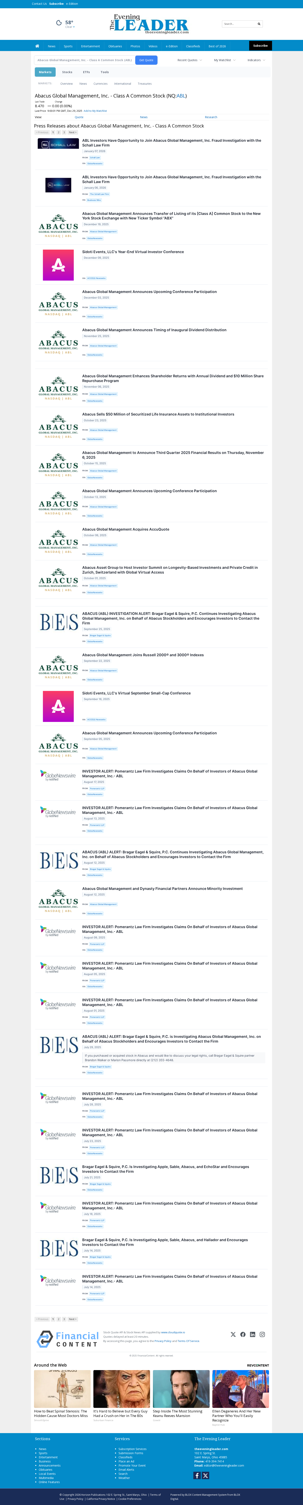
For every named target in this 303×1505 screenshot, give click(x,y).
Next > (72, 132)
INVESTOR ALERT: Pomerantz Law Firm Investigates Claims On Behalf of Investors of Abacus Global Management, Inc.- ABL (169, 773)
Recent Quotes (187, 60)
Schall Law (95, 157)
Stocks (67, 72)
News (83, 84)
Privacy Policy (163, 1341)
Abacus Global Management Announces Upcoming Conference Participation (149, 291)
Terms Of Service (188, 1341)
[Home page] (148, 24)
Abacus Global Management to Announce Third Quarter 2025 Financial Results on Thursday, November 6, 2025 (173, 455)
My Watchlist (222, 60)
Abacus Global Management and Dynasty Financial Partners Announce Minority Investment (162, 888)
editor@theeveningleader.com (224, 1465)
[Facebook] (243, 1339)
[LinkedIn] (252, 1339)
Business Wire (94, 200)
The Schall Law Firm (99, 194)
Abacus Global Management (103, 231)
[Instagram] (262, 1339)
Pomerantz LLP (97, 788)
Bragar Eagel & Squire (100, 635)
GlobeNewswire (94, 163)
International (122, 84)
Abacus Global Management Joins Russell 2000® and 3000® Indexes (143, 655)
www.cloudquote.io (173, 1332)
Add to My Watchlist (95, 111)
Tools (105, 72)
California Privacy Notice (101, 1498)
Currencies (101, 84)
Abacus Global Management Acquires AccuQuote (125, 529)
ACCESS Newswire (96, 278)
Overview (66, 84)
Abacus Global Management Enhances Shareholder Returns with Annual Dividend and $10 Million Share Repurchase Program (173, 378)
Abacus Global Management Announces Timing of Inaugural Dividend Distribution (154, 330)
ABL (181, 95)
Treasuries (145, 84)
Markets (45, 72)
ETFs (86, 72)
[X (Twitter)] (233, 1339)
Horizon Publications (93, 1494)
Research (211, 117)
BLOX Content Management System (206, 1494)
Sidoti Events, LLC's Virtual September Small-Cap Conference (136, 693)
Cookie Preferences (129, 1498)
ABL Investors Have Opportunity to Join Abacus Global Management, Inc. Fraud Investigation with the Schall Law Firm (171, 142)
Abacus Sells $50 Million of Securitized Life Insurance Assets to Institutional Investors (158, 414)
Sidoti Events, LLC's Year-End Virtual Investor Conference (133, 252)
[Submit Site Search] (259, 24)
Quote (79, 117)
